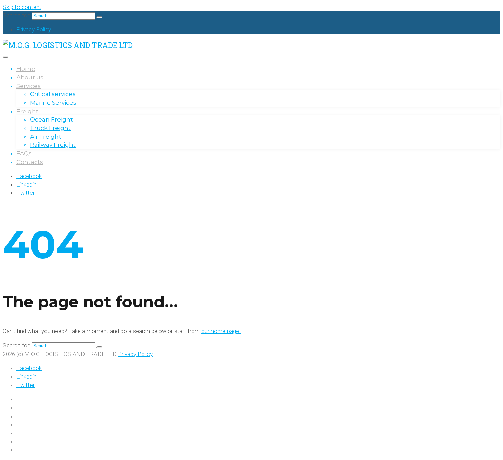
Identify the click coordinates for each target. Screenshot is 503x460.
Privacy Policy (33, 29)
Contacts (29, 161)
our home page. (221, 331)
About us (29, 77)
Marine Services (53, 102)
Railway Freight (53, 144)
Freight (27, 111)
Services (28, 85)
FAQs (24, 153)
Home (25, 68)
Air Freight (45, 136)
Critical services (53, 94)
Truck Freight (50, 128)
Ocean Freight (51, 119)
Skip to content (22, 6)
